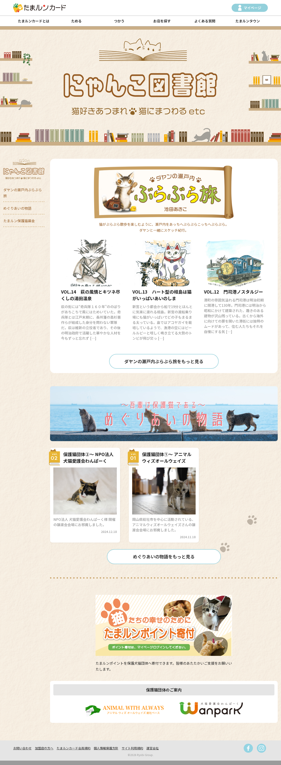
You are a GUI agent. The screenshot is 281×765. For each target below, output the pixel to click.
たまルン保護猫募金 (19, 220)
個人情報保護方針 (106, 748)
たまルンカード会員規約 (73, 748)
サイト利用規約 (132, 748)
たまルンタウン (247, 20)
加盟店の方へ (44, 748)
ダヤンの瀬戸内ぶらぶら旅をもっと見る (163, 361)
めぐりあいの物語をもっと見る (164, 556)
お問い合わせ (22, 748)
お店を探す (162, 20)
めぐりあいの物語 (17, 208)
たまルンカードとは (33, 20)
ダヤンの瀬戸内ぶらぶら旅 (22, 192)
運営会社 (152, 748)
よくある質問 (204, 20)
